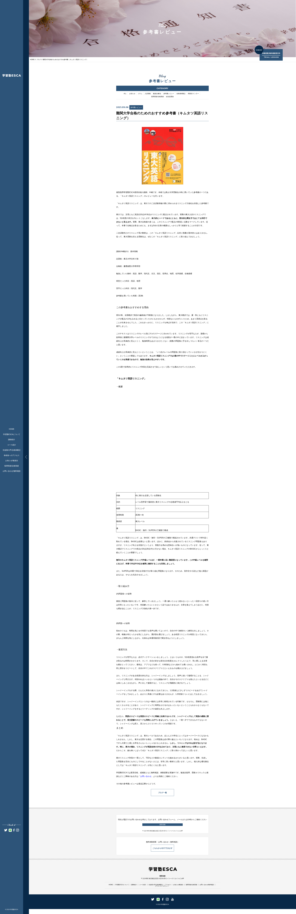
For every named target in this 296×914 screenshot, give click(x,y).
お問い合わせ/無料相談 (11, 471)
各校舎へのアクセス (11, 455)
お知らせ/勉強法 (11, 461)
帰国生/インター (193, 93)
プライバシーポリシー (162, 886)
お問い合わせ (145, 776)
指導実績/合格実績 (11, 466)
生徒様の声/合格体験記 (11, 450)
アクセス (168, 884)
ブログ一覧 (162, 793)
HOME (11, 429)
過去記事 (142, 784)
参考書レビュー (168, 93)
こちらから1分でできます (163, 848)
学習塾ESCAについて (11, 434)
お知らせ (132, 93)
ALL (125, 93)
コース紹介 (11, 445)
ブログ (38, 59)
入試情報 (148, 93)
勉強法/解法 (157, 93)
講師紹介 (11, 439)
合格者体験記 (180, 93)
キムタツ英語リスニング (132, 196)
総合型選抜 (170, 96)
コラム (140, 93)
